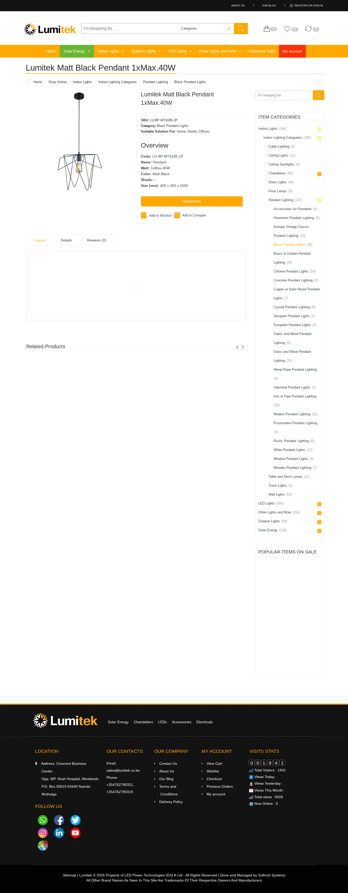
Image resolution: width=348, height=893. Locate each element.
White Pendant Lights (293, 450)
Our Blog (269, 5)
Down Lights (281, 182)
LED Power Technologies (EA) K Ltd (153, 875)
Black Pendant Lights (190, 82)
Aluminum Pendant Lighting (296, 218)
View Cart (214, 763)
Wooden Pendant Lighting (295, 468)
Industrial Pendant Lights (295, 387)
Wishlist (213, 771)
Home (51, 51)
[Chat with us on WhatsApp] (42, 820)
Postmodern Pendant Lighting (295, 427)
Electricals (204, 722)
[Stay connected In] (59, 833)
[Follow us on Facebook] (59, 820)
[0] (268, 28)
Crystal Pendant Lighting (294, 307)
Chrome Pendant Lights (294, 271)
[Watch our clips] (75, 833)
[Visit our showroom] (42, 846)
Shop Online (57, 82)
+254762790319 (119, 792)
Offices (204, 131)
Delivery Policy (171, 802)
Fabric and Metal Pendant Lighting (293, 338)
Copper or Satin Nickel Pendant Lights (297, 293)
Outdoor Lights (143, 51)
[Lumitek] (65, 720)
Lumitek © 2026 (92, 875)
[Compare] (309, 31)
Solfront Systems (271, 875)
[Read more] (279, 583)
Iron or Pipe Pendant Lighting (295, 400)
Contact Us (168, 763)
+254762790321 (119, 785)
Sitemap (69, 875)
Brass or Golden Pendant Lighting (292, 258)
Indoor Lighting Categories (117, 82)
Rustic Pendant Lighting (294, 441)
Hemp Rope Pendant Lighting (295, 374)
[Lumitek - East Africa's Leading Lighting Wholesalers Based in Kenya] (50, 29)
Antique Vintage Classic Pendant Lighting (291, 231)
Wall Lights (280, 494)
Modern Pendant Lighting (295, 414)
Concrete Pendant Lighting (296, 280)
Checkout (214, 779)
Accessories (181, 722)
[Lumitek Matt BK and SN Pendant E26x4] (29, 81)
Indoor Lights (108, 51)
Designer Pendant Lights (294, 316)
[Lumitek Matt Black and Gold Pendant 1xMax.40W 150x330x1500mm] (319, 81)
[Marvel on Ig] (42, 833)
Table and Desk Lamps (289, 476)
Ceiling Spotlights (284, 164)
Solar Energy (74, 51)
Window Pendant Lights (294, 459)
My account (292, 51)
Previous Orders (220, 786)
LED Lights (177, 51)
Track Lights (280, 485)
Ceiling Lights (282, 155)
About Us (238, 5)
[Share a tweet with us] (75, 820)
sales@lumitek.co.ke (123, 770)
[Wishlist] (288, 31)
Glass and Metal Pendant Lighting (292, 356)
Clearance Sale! (262, 51)
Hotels (192, 131)
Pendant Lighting (155, 82)
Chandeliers (281, 173)
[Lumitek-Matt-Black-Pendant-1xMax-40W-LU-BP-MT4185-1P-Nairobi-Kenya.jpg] (79, 143)
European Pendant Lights (295, 325)
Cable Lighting (282, 146)
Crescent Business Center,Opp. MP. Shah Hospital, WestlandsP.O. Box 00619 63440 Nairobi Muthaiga (70, 778)
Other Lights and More (217, 51)
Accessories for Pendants (295, 209)
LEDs (162, 722)
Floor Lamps (280, 191)
